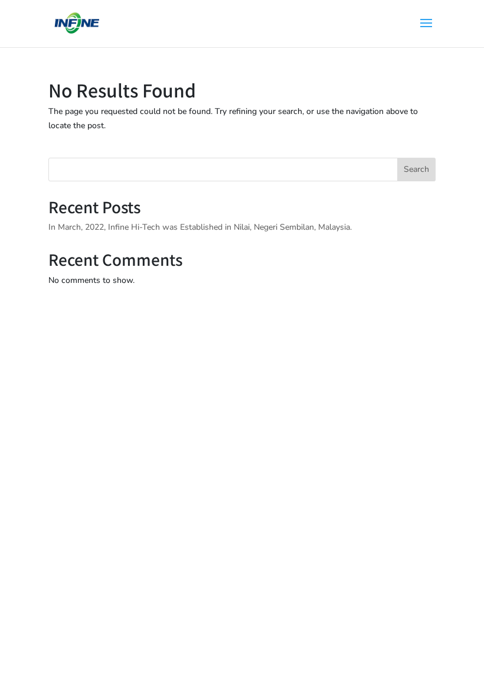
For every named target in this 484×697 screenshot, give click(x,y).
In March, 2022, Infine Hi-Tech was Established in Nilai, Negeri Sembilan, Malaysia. (201, 227)
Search (416, 169)
